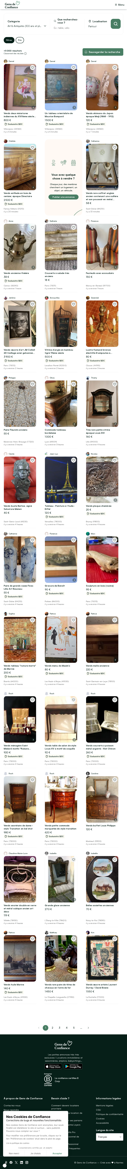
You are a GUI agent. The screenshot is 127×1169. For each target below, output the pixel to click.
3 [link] (59, 1027)
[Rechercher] (116, 24)
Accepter (57, 1153)
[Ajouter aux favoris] (32, 67)
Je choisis (36, 1153)
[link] (88, 1028)
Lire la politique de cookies (17, 1143)
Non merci (14, 1153)
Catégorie (14, 21)
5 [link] (74, 1027)
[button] (5, 1165)
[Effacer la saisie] (78, 28)
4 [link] (67, 1027)
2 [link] (52, 1027)
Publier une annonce (63, 197)
